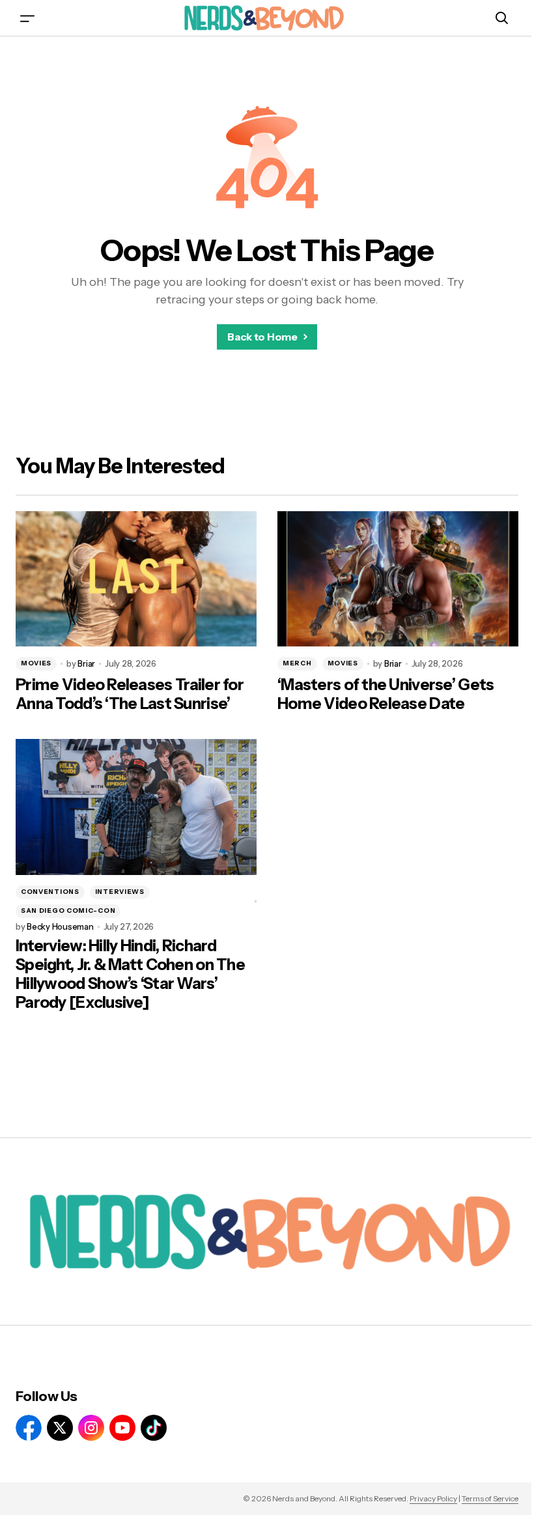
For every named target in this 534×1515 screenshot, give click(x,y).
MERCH (297, 663)
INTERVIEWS (120, 891)
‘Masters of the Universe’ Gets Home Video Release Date (385, 694)
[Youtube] (122, 1428)
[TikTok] (154, 1428)
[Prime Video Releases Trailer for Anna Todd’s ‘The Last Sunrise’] (136, 578)
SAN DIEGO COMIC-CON (68, 910)
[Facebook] (29, 1428)
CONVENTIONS (50, 891)
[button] (27, 18)
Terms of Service (490, 1498)
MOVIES (36, 663)
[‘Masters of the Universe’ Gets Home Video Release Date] (397, 578)
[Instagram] (91, 1428)
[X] (60, 1428)
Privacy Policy (433, 1498)
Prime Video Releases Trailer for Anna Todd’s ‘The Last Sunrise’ (130, 694)
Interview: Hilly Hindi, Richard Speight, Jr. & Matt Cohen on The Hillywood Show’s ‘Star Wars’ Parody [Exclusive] (130, 974)
